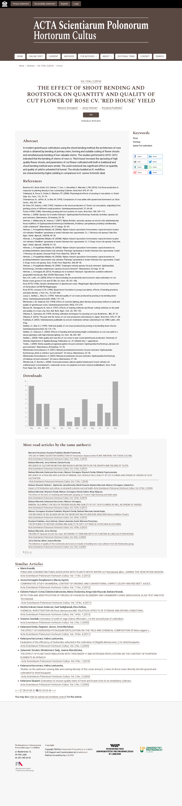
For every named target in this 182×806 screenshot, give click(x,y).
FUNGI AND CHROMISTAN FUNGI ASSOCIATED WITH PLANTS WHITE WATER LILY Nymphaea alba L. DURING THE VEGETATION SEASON (91, 572)
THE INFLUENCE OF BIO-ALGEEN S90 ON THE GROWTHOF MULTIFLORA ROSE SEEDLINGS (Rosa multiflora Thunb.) (78, 514)
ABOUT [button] (106, 56)
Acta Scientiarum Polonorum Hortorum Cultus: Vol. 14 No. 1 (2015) (55, 614)
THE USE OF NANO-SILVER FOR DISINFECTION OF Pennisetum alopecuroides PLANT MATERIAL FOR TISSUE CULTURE (80, 455)
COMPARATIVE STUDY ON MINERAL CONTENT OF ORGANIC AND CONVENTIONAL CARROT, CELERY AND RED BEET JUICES (85, 583)
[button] (140, 156)
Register (64, 4)
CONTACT (145, 56)
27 (21, 690)
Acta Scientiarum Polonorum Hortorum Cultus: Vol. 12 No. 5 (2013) (57, 468)
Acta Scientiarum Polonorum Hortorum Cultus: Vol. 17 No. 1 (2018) (58, 481)
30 (30, 690)
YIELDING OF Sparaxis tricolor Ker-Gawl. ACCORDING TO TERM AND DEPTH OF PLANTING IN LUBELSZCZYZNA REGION (80, 534)
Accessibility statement (45, 4)
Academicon (81, 752)
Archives (31, 66)
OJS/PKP (70, 755)
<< (16, 690)
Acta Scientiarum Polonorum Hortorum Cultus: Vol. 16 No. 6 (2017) (57, 507)
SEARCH (160, 56)
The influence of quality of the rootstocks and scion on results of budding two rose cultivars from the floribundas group (81, 544)
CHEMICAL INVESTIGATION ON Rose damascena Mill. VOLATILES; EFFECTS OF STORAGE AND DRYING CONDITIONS (81, 610)
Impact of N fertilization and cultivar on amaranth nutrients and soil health (60, 488)
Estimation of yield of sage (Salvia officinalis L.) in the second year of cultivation (81, 618)
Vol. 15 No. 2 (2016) (45, 66)
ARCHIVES (69, 56)
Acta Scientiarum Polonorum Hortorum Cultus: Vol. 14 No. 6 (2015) (57, 527)
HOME (20, 56)
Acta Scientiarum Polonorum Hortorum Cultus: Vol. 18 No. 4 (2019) (57, 498)
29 (27, 690)
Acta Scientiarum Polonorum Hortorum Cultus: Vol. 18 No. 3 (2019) (57, 459)
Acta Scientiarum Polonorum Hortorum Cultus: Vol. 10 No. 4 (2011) (56, 602)
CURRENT (53, 56)
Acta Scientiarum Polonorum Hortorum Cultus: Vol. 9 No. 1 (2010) (55, 661)
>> (31, 552)
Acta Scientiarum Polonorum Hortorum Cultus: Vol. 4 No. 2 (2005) (57, 537)
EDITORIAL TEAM (126, 56)
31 (34, 690)
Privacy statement (21, 4)
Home (21, 66)
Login (76, 4)
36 (49, 690)
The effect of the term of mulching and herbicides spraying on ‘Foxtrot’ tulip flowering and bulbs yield (72, 495)
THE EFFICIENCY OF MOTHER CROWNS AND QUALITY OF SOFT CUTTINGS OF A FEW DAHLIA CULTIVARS (74, 524)
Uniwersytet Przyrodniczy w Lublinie (76, 749)
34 (43, 690)
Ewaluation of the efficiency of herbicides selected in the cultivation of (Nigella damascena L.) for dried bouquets (79, 642)
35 (46, 690)
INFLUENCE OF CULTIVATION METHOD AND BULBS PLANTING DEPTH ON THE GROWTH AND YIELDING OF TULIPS (78, 465)
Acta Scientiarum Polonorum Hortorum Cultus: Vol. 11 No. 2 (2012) (55, 575)
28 (24, 690)
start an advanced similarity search (48, 696)
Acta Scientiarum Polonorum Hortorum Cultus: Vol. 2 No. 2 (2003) (57, 547)
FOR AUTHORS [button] (87, 56)
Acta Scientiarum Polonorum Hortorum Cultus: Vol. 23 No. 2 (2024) (123, 488)
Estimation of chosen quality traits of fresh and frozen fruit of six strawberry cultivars (86, 680)
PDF (91, 115)
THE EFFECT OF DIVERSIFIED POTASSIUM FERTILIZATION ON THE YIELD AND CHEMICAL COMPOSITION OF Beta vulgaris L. (85, 630)
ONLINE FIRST (36, 56)
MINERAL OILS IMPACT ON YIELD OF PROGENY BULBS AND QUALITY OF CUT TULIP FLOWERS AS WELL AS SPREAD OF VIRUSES (84, 504)
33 (40, 690)
